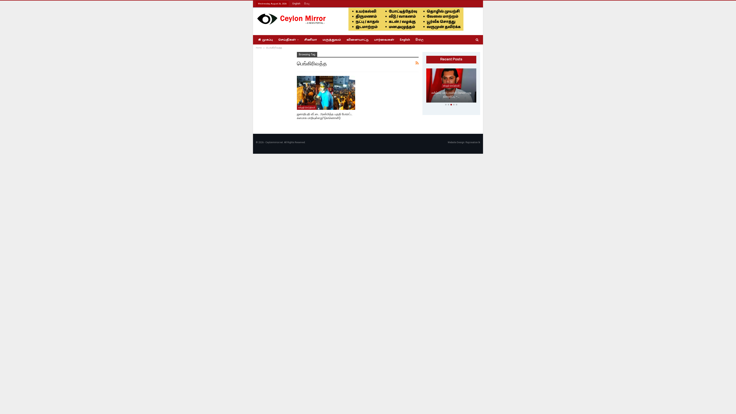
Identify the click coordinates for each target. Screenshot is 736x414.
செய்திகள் (287, 39)
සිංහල (307, 3)
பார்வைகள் (384, 39)
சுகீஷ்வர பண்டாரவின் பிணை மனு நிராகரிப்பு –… (451, 95)
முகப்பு (267, 39)
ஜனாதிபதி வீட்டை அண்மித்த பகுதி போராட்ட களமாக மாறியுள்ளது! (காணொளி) (324, 116)
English (296, 3)
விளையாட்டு (358, 39)
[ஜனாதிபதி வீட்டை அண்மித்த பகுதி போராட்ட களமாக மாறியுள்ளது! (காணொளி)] (326, 93)
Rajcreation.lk (473, 142)
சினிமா (310, 39)
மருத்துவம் (332, 39)
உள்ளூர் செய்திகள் (306, 107)
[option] (451, 86)
